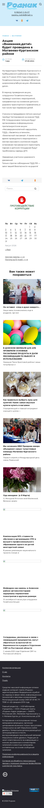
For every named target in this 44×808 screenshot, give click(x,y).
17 (6, 235)
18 (11, 235)
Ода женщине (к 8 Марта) (16, 495)
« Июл (8, 250)
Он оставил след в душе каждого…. (21, 307)
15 (30, 232)
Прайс (5, 680)
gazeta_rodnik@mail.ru (22, 15)
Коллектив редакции (11, 668)
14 (25, 232)
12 (16, 232)
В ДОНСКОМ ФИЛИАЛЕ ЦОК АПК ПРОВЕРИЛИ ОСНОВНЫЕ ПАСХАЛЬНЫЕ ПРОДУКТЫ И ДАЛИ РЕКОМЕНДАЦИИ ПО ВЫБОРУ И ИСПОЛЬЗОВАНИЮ (20, 353)
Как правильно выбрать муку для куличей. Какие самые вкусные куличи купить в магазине (20, 402)
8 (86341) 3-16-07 (22, 12)
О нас (4, 672)
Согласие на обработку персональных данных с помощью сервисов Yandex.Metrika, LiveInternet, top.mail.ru (21, 763)
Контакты (6, 676)
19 (16, 235)
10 (6, 232)
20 (21, 235)
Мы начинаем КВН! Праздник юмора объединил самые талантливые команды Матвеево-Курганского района (21, 450)
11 (11, 232)
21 (25, 235)
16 (35, 232)
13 (21, 232)
